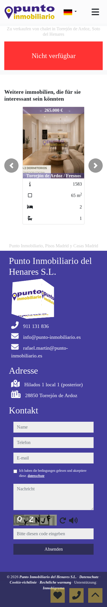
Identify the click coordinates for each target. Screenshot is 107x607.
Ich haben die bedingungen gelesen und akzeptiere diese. (52, 473)
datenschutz (36, 476)
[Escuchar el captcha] (73, 520)
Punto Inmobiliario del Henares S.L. (48, 577)
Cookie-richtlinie (24, 582)
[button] (11, 165)
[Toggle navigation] (95, 12)
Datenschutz (89, 577)
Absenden (54, 549)
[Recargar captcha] (62, 520)
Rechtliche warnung (56, 582)
